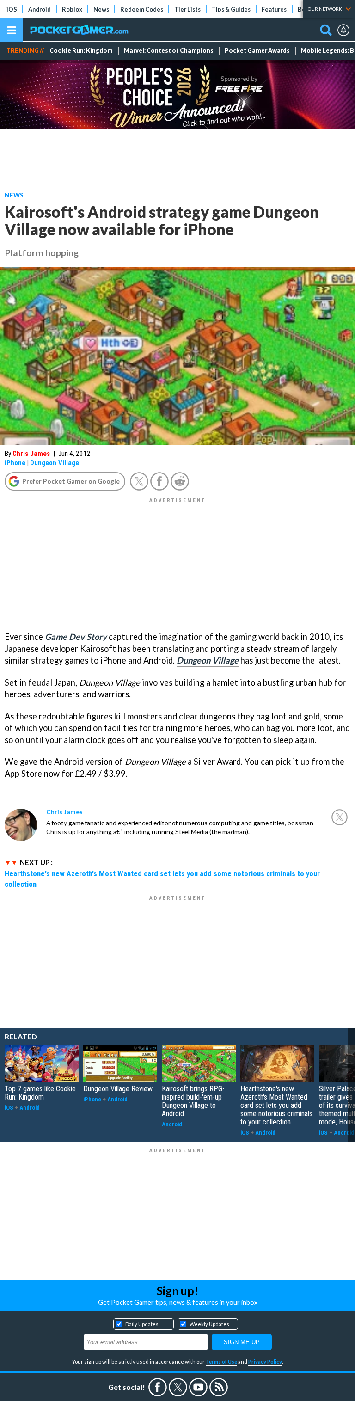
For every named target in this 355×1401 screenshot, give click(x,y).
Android (39, 9)
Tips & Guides (231, 9)
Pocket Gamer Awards (257, 50)
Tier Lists (187, 9)
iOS (11, 9)
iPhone (15, 463)
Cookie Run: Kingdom (81, 50)
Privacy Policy (265, 1361)
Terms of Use (221, 1361)
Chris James (31, 453)
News (101, 9)
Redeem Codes (141, 9)
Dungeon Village (54, 463)
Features (274, 9)
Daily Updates (142, 1324)
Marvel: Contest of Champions (169, 50)
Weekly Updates (209, 1324)
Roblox (72, 9)
